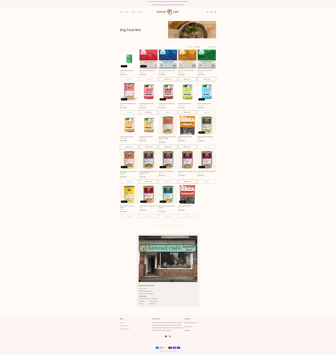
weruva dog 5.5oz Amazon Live (128, 103)
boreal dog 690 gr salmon (184, 206)
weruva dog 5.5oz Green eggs (204, 136)
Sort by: (190, 47)
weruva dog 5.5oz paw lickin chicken (127, 206)
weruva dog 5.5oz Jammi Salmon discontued (128, 172)
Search (122, 322)
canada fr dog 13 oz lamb (204, 103)
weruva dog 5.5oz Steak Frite (166, 171)
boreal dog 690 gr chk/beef (185, 136)
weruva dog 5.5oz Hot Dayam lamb (206, 171)
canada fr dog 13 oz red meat (166, 103)
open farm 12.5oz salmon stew (147, 70)
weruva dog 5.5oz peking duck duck (148, 206)
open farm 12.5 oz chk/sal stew (167, 70)
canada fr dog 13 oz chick (146, 136)
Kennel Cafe (165, 351)
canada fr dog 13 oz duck (126, 136)
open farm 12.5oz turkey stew (204, 70)
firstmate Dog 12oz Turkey (126, 70)
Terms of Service (124, 329)
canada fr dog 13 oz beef (184, 103)
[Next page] (182, 225)
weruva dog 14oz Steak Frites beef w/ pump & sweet (148, 172)
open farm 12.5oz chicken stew (186, 70)
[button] (127, 12)
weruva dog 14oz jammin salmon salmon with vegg (167, 137)
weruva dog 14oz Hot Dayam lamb (187, 171)
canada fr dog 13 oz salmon (146, 103)
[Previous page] (154, 225)
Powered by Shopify (172, 351)
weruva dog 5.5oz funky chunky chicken (167, 206)
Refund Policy (124, 326)
